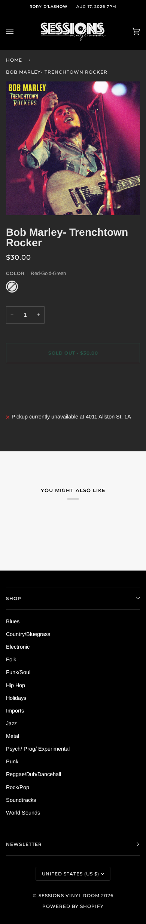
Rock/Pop (17, 787)
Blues (12, 621)
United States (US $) (70, 874)
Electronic (18, 647)
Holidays (16, 698)
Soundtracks (21, 800)
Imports (15, 711)
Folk (11, 659)
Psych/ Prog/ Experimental (38, 749)
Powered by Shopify (73, 906)
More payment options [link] (32, 398)
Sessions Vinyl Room (69, 895)
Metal (12, 736)
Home (14, 60)
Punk (12, 761)
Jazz (11, 723)
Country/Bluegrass (28, 634)
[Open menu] (17, 31)
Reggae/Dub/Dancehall (33, 774)
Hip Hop (15, 685)
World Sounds (23, 813)
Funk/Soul (18, 672)
